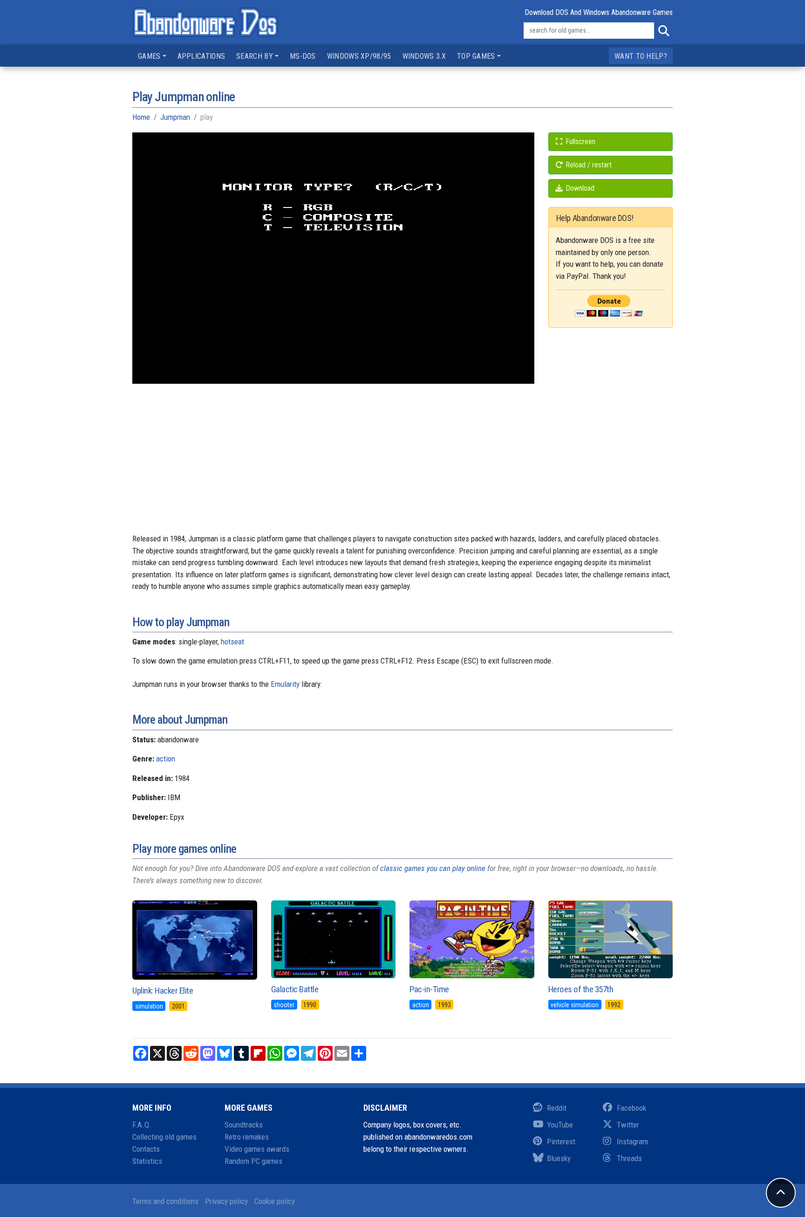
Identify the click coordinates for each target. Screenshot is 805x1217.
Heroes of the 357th (581, 989)
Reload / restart (588, 164)
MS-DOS (303, 56)
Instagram (632, 1141)
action (165, 758)
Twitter (628, 1124)
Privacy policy (226, 1201)
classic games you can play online (432, 868)
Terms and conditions (165, 1201)
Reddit (556, 1108)
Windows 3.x (424, 56)
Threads (629, 1158)
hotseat (232, 641)
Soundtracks (244, 1124)
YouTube (560, 1124)
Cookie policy (274, 1201)
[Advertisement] (402, 467)
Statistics (147, 1161)
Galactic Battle (295, 989)
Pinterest (561, 1141)
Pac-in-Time (429, 989)
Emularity (285, 684)
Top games (476, 56)
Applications (201, 56)
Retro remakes (247, 1136)
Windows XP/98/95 (359, 56)
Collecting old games (164, 1136)
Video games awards (257, 1149)
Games (149, 56)
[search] (663, 31)
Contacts (146, 1149)
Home (141, 117)
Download (579, 188)
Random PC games (253, 1161)
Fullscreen (579, 141)
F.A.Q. (141, 1124)
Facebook (631, 1108)
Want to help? (640, 56)
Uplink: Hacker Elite (162, 990)
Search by (254, 56)
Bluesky (559, 1158)
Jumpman (175, 117)
